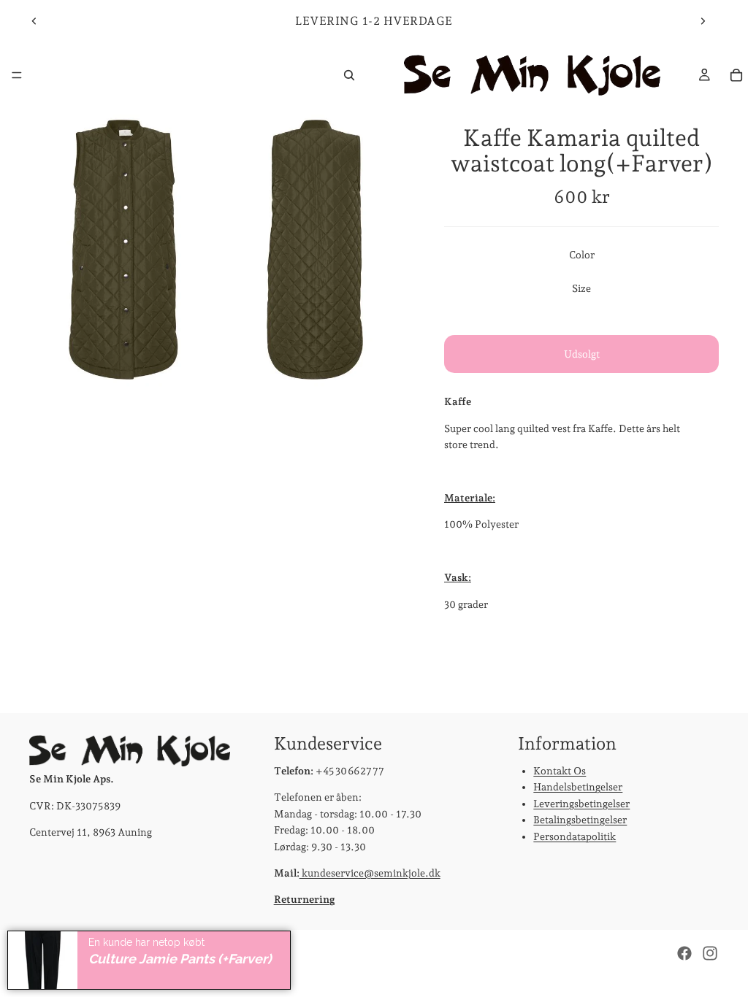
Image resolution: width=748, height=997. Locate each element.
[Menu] (17, 75)
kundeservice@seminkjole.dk (369, 873)
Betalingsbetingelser (580, 819)
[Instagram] (710, 953)
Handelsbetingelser (577, 787)
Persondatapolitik (574, 836)
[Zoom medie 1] (123, 249)
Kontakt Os (559, 771)
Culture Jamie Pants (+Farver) (180, 958)
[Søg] (349, 75)
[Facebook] (684, 953)
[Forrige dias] (34, 21)
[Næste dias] (703, 21)
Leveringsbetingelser (581, 803)
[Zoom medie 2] (315, 249)
